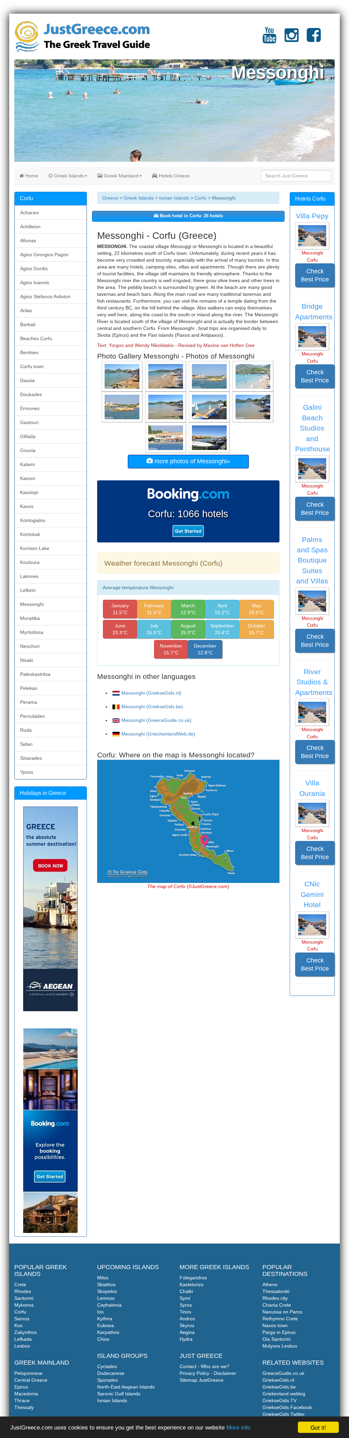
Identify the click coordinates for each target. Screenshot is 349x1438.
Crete (20, 1284)
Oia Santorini (276, 1339)
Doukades (31, 394)
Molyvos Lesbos (279, 1346)
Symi (185, 1298)
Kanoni (27, 478)
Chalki (186, 1291)
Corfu (201, 198)
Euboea (105, 1325)
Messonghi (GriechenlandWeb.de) (158, 734)
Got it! (318, 1427)
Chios (103, 1339)
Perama (28, 702)
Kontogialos (32, 520)
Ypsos (26, 772)
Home (31, 175)
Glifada (27, 436)
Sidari (26, 744)
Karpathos (108, 1332)
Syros (186, 1305)
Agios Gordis (34, 268)
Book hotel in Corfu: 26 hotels (190, 216)
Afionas (28, 240)
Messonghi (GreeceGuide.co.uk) (156, 720)
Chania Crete (276, 1305)
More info (238, 1427)
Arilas (26, 310)
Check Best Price (315, 275)
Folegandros (193, 1277)
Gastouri (29, 422)
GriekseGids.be (279, 1387)
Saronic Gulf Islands (118, 1393)
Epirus (21, 1387)
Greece (110, 198)
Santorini (23, 1298)
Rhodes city (275, 1298)
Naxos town (275, 1325)
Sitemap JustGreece (202, 1380)
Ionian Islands (174, 198)
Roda (26, 730)
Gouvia (27, 450)
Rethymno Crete (280, 1318)
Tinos (185, 1311)
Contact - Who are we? (204, 1366)
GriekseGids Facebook (287, 1407)
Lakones (29, 576)
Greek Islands (68, 175)
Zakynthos (25, 1332)
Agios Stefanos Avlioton (45, 296)
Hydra (186, 1339)
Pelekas (28, 688)
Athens (269, 1284)
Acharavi (29, 212)
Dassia (27, 380)
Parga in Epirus (278, 1332)
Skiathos (106, 1284)
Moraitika (30, 618)
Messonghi (32, 604)
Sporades (107, 1380)
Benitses (29, 352)
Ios (100, 1311)
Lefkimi (27, 590)
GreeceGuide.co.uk (283, 1373)
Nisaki (26, 660)
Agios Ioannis (34, 282)
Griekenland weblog (283, 1393)
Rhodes (22, 1291)
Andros (187, 1318)
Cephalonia (109, 1305)
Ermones (30, 408)
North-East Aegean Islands (126, 1387)
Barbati (27, 324)
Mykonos (24, 1305)
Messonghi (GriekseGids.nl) (151, 693)
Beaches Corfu (36, 338)
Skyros (187, 1325)
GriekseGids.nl (278, 1380)
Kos (18, 1325)
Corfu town (32, 366)
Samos (21, 1318)
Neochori (30, 646)
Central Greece (30, 1380)
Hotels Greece (173, 175)
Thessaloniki (275, 1291)
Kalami (27, 464)
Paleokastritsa (35, 674)
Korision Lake (34, 548)
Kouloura (30, 562)
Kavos (26, 506)
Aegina (187, 1332)
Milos (102, 1277)
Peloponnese (28, 1373)
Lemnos (106, 1298)
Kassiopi (29, 492)
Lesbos (22, 1346)
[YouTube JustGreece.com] (269, 39)
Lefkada (23, 1339)
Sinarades (31, 758)
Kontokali (30, 534)
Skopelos (107, 1291)
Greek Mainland (120, 175)
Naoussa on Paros (282, 1311)
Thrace (22, 1400)
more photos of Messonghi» (191, 461)
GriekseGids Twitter (283, 1414)
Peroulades (32, 716)
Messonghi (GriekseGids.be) (152, 706)
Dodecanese (110, 1373)
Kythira (104, 1318)
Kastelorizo (191, 1284)
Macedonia (26, 1393)
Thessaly (24, 1407)
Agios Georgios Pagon (44, 254)
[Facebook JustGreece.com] (314, 39)
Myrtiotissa (31, 632)
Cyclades (107, 1366)
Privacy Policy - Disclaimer (208, 1373)
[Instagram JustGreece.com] (292, 39)
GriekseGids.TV (279, 1400)
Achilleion (30, 226)
